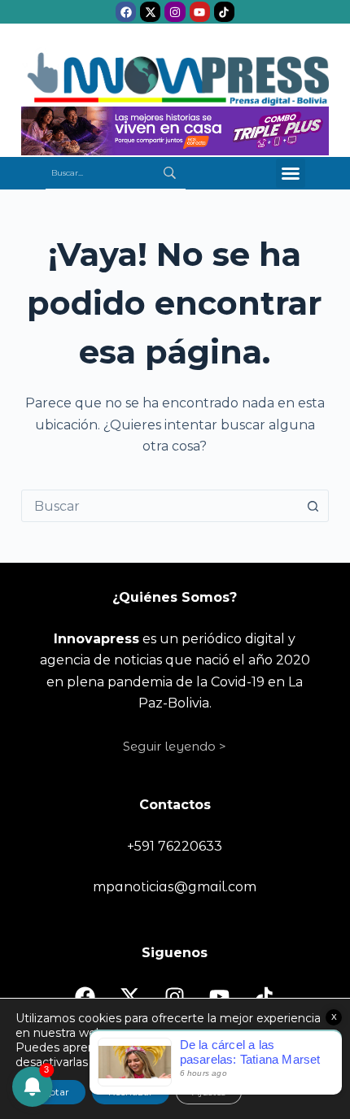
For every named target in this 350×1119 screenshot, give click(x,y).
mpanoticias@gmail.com (174, 887)
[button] (290, 173)
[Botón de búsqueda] (312, 505)
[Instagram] (174, 12)
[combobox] (159, 506)
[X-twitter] (150, 12)
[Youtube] (200, 12)
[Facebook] (126, 12)
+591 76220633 (174, 846)
